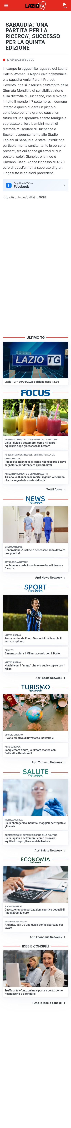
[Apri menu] (6, 5)
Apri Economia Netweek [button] (46, 937)
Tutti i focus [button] (54, 489)
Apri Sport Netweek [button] (49, 678)
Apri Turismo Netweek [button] (47, 762)
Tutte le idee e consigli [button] (47, 1002)
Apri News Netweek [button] (48, 577)
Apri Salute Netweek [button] (48, 850)
